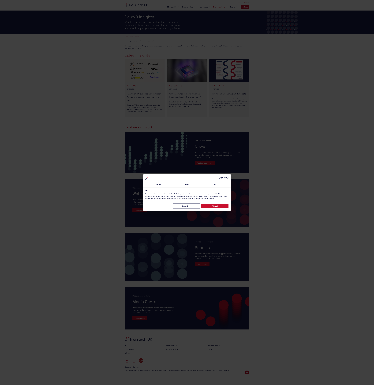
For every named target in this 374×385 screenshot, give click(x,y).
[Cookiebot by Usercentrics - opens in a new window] (220, 178)
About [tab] (216, 184)
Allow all (215, 206)
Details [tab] (187, 184)
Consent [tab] (158, 184)
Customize (185, 206)
